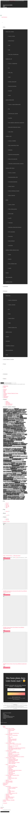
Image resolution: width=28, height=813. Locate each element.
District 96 (19, 431)
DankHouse (12, 430)
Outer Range (13, 468)
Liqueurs (7, 336)
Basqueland (18, 415)
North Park (24, 464)
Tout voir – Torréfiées (12, 140)
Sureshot (23, 485)
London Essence (15, 458)
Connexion (5, 373)
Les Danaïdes (20, 454)
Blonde (9, 254)
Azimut (17, 414)
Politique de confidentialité (8, 717)
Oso (4, 468)
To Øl (21, 490)
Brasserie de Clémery (11, 419)
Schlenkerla (19, 480)
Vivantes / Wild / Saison (10, 168)
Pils (9, 744)
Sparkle (17, 483)
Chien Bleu (15, 425)
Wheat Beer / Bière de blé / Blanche (14, 227)
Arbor (9, 412)
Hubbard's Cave (18, 446)
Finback (18, 437)
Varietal (25, 493)
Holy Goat (23, 443)
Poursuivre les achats (5, 811)
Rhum (9, 313)
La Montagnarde (21, 450)
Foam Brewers (14, 439)
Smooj (24, 481)
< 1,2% (7, 515)
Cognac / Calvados (11, 304)
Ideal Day (9, 448)
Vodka (9, 322)
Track (24, 490)
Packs (7, 354)
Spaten (26, 483)
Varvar (4, 495)
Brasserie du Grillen (7, 420)
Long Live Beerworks (22, 458)
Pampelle (22, 468)
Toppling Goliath (13, 490)
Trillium (14, 491)
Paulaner (4, 469)
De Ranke (9, 431)
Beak (21, 415)
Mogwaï (13, 463)
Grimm (19, 442)
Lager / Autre (10, 131)
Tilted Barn (11, 489)
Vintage (7, 272)
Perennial (13, 469)
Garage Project (19, 440)
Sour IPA (9, 218)
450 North (20, 409)
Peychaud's (19, 469)
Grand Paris (16, 442)
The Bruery (5, 487)
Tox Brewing (18, 490)
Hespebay (9, 443)
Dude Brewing (9, 433)
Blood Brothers (11, 418)
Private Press (25, 475)
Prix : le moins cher (9, 404)
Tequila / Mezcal (11, 318)
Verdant (16, 495)
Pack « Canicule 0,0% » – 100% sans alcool (11, 555)
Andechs (11, 411)
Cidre (4, 392)
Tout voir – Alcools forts (12, 300)
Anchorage (6, 411)
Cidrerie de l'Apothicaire (8, 426)
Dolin (22, 431)
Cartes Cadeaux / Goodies (8, 359)
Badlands (25, 414)
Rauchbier (10, 118)
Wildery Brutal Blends (12, 497)
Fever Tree (9, 437)
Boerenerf (17, 418)
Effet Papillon (19, 433)
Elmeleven (22, 433)
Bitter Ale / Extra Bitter (12, 86)
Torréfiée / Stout (8, 136)
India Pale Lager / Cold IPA (13, 113)
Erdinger (23, 434)
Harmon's (5, 443)
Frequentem (8, 440)
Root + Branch (19, 478)
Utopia (22, 493)
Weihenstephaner (15, 496)
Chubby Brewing (20, 425)
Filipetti (16, 437)
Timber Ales (16, 489)
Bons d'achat (23, 418)
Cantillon (17, 424)
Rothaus (22, 478)
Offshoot (10, 466)
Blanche (9, 259)
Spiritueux (5, 291)
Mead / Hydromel (11, 240)
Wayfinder (9, 496)
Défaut (7, 401)
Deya (12, 431)
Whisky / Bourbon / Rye (12, 327)
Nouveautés (8, 403)
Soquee (6, 483)
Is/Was (4, 449)
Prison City (19, 475)
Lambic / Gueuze (11, 186)
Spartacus (22, 483)
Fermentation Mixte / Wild (13, 177)
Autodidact (9, 414)
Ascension (14, 412)
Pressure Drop (14, 475)
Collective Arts (7, 428)
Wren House (9, 499)
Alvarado (20, 410)
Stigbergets (12, 485)
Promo (4, 363)
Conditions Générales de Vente (8, 716)
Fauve (5, 437)
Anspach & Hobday (17, 411)
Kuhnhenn (23, 449)
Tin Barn (21, 489)
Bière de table (10, 213)
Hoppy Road (14, 446)
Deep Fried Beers (18, 430)
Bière (4, 27)
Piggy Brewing (17, 471)
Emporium (9, 434)
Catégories (5, 386)
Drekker (24, 431)
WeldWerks (21, 496)
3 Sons (13, 409)
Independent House (20, 448)
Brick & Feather (11, 422)
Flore (10, 439)
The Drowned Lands (13, 487)
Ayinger (14, 414)
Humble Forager (5, 448)
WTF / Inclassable (11, 231)
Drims (4, 433)
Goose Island (8, 442)
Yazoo (14, 499)
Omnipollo (15, 466)
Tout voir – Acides (11, 36)
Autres (9, 95)
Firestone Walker (5, 439)
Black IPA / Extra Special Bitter (13, 154)
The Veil (24, 487)
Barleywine (10, 149)
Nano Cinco (5, 464)
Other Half (7, 468)
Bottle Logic (5, 419)
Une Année (14, 493)
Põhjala (10, 476)
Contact (4, 718)
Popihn (24, 474)
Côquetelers (8, 430)
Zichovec (18, 499)
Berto (18, 417)
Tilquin (8, 489)
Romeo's (15, 478)
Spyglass (7, 485)
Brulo (17, 422)
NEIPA (9, 77)
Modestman (5, 463)
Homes (26, 443)
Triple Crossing (18, 491)
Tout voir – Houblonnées (12, 63)
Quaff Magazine (6, 715)
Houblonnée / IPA (9, 58)
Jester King (12, 449)
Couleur (9, 268)
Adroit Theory (24, 409)
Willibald (18, 497)
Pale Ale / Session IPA (12, 81)
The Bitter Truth (23, 486)
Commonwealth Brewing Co (17, 428)
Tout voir (5, 389)
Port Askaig (5, 475)
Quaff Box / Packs (9, 281)
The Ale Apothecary (15, 486)
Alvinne (23, 410)
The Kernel (20, 487)
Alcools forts (8, 295)
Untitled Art (18, 493)
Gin (9, 309)
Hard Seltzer (10, 245)
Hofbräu (19, 443)
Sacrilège (25, 478)
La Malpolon (15, 450)
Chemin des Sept (10, 425)
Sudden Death (18, 485)
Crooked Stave (20, 429)
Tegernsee (5, 486)
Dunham (15, 433)
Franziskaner (20, 439)
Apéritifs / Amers (9, 332)
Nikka (15, 464)
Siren (19, 481)
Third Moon (5, 489)
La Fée (11, 450)
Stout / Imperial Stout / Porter (13, 145)
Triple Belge (10, 222)
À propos (5, 7)
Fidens (13, 437)
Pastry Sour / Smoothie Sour (13, 54)
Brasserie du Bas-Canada (20, 419)
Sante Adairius (8, 480)
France (7, 511)
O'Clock (4, 466)
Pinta (24, 471)
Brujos (15, 422)
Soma (4, 483)
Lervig (16, 454)
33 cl (6, 519)
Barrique (14, 415)
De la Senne (5, 431)
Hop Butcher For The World (15, 444)
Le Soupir (14, 456)
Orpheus (26, 466)
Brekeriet (13, 420)
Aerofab (5, 410)
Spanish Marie (11, 483)
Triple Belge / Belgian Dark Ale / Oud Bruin (16, 163)
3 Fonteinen (10, 409)
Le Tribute (18, 456)
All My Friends (12, 410)
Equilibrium (19, 434)
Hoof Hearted (6, 444)
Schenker (15, 480)
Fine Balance (23, 437)
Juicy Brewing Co (17, 449)
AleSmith (8, 410)
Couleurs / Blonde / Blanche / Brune (10, 393)
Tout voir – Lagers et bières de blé (14, 104)
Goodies (5, 394)
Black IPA (10, 90)
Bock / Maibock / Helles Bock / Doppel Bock (16, 122)
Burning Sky (24, 422)
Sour (9, 49)
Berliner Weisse (11, 40)
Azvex (20, 414)
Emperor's (4, 434)
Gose (9, 45)
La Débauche (8, 450)
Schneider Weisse (24, 480)
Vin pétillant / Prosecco (10, 345)
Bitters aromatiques (9, 350)
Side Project (14, 481)
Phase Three (8, 471)
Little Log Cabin (23, 456)
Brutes (20, 422)
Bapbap (4, 415)
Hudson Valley (23, 446)
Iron (24, 448)
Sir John (22, 481)
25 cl (6, 518)
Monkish (20, 463)
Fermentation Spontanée (12, 181)
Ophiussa (22, 466)
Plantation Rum (9, 473)
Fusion (11, 440)
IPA (8, 68)
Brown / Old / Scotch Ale (13, 755)
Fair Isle (23, 436)
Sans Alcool (5, 286)
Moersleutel (9, 463)
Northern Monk (19, 464)
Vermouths (8, 341)
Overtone (18, 468)
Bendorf (10, 417)
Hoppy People (7, 446)
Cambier (12, 423)
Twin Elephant (8, 493)
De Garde (25, 430)
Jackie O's (8, 449)
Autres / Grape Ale (11, 195)
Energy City (14, 434)
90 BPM (16, 409)
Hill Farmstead (15, 443)
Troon (22, 491)
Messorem (7, 461)
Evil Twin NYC (8, 436)
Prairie (9, 475)
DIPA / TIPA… (10, 72)
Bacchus (22, 414)
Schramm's (5, 481)
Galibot (14, 440)
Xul (12, 499)
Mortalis (24, 463)
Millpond (24, 461)
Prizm (5, 477)
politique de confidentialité (18, 698)
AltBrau (16, 410)
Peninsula (8, 469)
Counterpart (13, 429)
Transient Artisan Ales (8, 491)
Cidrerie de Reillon (17, 426)
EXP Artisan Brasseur (16, 436)
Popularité (7, 402)
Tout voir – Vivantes (11, 172)
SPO (4, 485)
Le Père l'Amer (11, 454)
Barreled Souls (10, 415)
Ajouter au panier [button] (6, 558)
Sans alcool (10, 236)
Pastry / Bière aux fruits (12, 209)
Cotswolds (8, 429)
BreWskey (5, 422)
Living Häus (7, 458)
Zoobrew (22, 499)
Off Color (7, 466)
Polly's (14, 474)
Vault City (9, 495)
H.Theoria (22, 442)
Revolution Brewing (8, 478)
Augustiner (5, 414)
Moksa (17, 463)
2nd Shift (5, 409)
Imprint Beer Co (14, 448)
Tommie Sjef (9, 490)
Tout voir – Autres (11, 204)
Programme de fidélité (7, 5)
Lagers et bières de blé (10, 99)
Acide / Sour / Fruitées (10, 31)
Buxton (4, 423)
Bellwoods (5, 417)
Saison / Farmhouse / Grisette (13, 190)
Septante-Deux (9, 481)
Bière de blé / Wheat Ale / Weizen (14, 127)
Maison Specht (16, 459)
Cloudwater (23, 426)
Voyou (5, 496)
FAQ (4, 6)
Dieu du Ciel (15, 431)
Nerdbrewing (11, 464)
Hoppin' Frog (23, 444)
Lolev (11, 458)
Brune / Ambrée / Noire (12, 263)
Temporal (9, 486)
